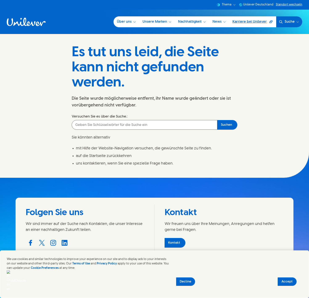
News (217, 22)
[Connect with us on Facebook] (30, 242)
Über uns (124, 22)
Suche (290, 22)
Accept (287, 281)
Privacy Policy (107, 263)
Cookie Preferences (45, 268)
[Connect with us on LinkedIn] (64, 242)
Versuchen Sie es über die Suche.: (100, 116)
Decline (185, 281)
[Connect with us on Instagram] (53, 242)
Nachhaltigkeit (190, 22)
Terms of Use (81, 263)
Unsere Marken (155, 22)
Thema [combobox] (226, 4)
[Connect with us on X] (42, 242)
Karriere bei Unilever (251, 23)
